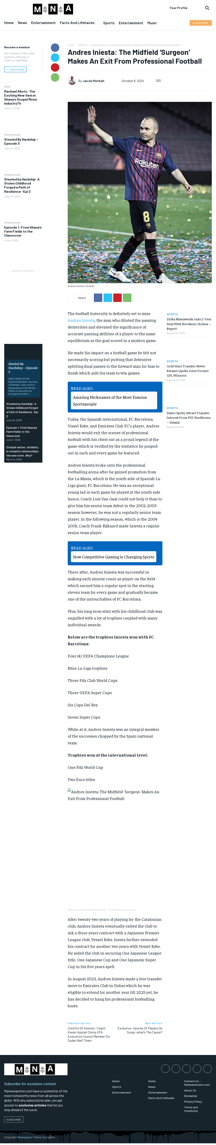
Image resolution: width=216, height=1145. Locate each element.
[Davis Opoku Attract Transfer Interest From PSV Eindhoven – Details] (189, 395)
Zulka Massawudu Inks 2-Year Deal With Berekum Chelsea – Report (189, 323)
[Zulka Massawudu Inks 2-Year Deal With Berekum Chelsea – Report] (189, 301)
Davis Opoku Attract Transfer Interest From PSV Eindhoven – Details (189, 417)
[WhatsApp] (55, 77)
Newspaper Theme (29, 1137)
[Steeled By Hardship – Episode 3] (23, 161)
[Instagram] (176, 1068)
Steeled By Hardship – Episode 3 (21, 141)
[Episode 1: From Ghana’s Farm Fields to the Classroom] (23, 253)
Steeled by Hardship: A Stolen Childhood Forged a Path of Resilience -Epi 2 (22, 185)
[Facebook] (55, 47)
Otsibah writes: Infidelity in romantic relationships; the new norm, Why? (22, 451)
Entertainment (12, 134)
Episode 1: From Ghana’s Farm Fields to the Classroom (23, 231)
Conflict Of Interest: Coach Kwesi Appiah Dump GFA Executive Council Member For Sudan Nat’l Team (89, 1034)
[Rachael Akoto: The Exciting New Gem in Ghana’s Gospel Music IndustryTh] (23, 121)
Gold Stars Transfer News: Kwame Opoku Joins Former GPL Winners (188, 370)
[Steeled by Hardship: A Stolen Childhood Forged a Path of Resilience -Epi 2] (23, 209)
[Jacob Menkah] (73, 80)
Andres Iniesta (81, 320)
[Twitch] (197, 1068)
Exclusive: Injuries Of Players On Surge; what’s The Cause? (139, 1030)
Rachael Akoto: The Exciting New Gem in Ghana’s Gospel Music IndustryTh (20, 97)
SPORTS (83, 44)
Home (71, 44)
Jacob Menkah (93, 81)
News (7, 86)
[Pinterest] (55, 67)
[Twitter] (55, 57)
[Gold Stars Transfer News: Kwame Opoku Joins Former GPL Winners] (189, 348)
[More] (137, 298)
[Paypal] (186, 1068)
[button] (207, 7)
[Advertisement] (36, 299)
